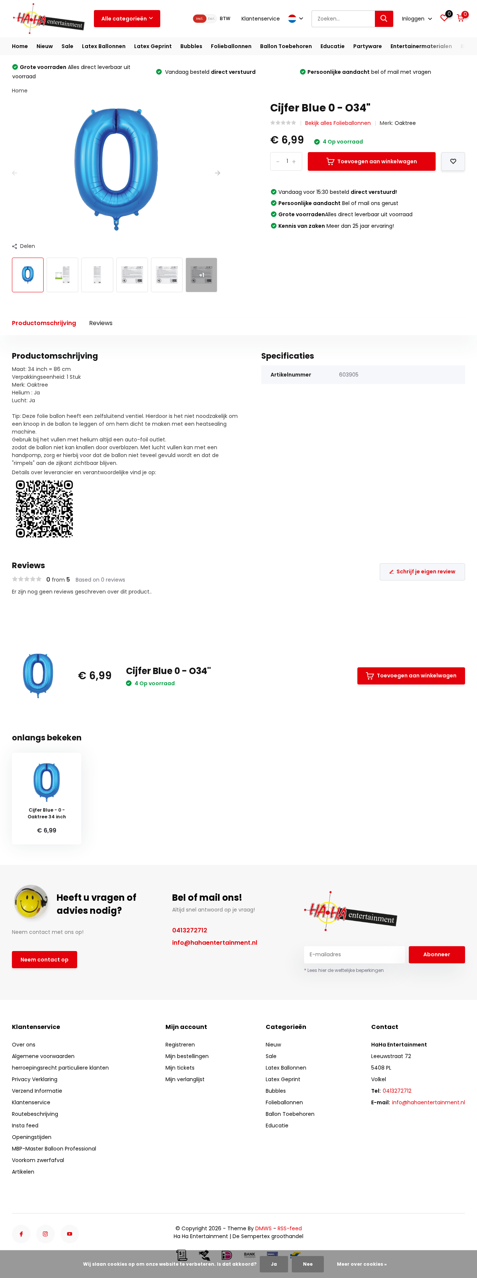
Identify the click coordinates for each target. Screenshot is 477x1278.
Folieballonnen (231, 46)
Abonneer (436, 954)
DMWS (263, 1228)
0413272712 (189, 930)
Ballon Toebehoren (286, 46)
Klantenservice (260, 18)
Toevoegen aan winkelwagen (377, 161)
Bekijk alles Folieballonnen (338, 123)
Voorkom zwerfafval (38, 1160)
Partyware (367, 46)
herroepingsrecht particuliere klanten (60, 1067)
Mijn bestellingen (187, 1056)
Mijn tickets (180, 1067)
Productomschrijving (44, 323)
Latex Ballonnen (104, 46)
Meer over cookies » (362, 1264)
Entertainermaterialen (421, 46)
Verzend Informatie (37, 1091)
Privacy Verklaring (34, 1079)
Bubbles (191, 46)
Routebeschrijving (35, 1114)
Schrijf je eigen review (426, 571)
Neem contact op (44, 959)
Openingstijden (31, 1137)
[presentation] (14, 173)
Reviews (101, 323)
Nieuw (45, 46)
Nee (308, 1264)
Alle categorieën (124, 18)
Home (20, 46)
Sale (67, 46)
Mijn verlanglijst (185, 1079)
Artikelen (23, 1171)
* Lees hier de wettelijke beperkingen (344, 970)
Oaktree (405, 123)
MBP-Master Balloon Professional (54, 1148)
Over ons (23, 1044)
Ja (274, 1264)
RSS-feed (290, 1228)
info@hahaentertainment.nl (214, 942)
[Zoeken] (384, 18)
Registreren (180, 1044)
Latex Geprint (153, 46)
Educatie (332, 46)
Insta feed (25, 1125)
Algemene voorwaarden (43, 1056)
